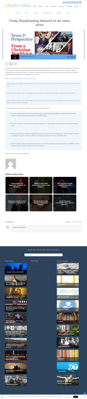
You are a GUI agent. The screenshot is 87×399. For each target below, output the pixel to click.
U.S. (33, 56)
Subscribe (69, 6)
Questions (53, 6)
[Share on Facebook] (6, 63)
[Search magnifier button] (61, 255)
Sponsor (49, 249)
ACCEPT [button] (75, 396)
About (34, 6)
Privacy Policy (55, 249)
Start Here (29, 249)
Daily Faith (24, 56)
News (46, 6)
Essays (40, 6)
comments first (77, 222)
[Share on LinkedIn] (15, 63)
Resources (61, 6)
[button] (80, 6)
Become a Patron (41, 249)
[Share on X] (11, 63)
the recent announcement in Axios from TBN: (23, 78)
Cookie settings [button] (68, 396)
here (27, 153)
